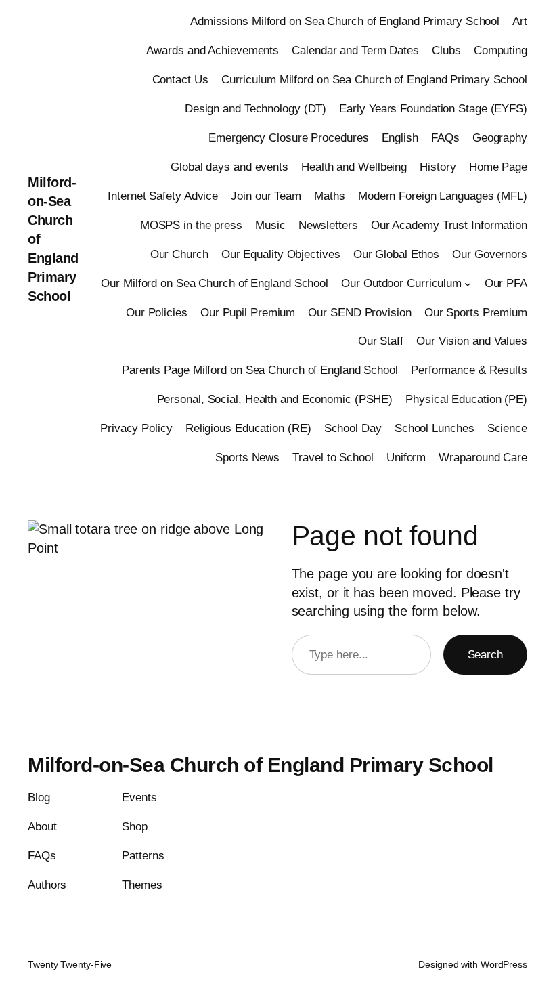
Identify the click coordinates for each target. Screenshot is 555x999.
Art (519, 21)
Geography (499, 137)
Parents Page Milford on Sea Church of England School (260, 370)
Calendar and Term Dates (355, 50)
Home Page (498, 167)
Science (507, 428)
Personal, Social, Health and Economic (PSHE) (275, 399)
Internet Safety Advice (163, 196)
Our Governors (489, 254)
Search (485, 654)
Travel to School (332, 457)
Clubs (446, 50)
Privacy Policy (136, 428)
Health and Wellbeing (354, 167)
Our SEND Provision (359, 312)
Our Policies (156, 312)
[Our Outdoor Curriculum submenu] (467, 283)
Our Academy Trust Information (449, 225)
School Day (353, 428)
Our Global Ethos (396, 254)
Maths (329, 196)
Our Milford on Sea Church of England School (214, 283)
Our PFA (506, 283)
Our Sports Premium (475, 312)
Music (270, 225)
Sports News (247, 457)
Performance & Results (469, 370)
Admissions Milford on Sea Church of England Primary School (345, 21)
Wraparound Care (483, 457)
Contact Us (180, 79)
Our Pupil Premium (247, 312)
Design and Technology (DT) (255, 108)
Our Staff (380, 341)
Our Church (179, 254)
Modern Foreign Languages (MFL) (442, 196)
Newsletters (328, 225)
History (438, 167)
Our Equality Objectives (280, 254)
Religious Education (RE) (248, 428)
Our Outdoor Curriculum (401, 283)
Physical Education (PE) (466, 399)
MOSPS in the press (191, 225)
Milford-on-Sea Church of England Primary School (260, 765)
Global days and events (229, 167)
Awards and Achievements (212, 50)
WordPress (504, 964)
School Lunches (434, 428)
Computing (500, 50)
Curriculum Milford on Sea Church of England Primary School (374, 79)
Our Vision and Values (471, 341)
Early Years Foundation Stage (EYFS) (433, 108)
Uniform (406, 457)
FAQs (445, 137)
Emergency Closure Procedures (288, 137)
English (400, 137)
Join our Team (266, 196)
